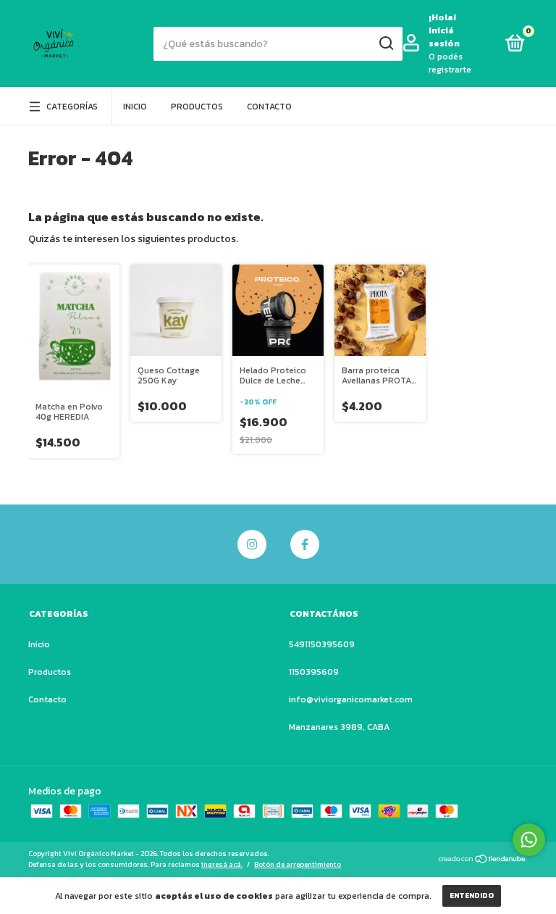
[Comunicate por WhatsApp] (529, 839)
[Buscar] (385, 43)
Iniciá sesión (444, 37)
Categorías (72, 106)
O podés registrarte (450, 63)
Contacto (269, 106)
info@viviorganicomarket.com (351, 699)
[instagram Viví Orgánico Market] (251, 544)
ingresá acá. (222, 864)
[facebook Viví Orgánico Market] (304, 544)
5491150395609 (322, 644)
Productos (197, 106)
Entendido (472, 895)
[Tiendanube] (482, 860)
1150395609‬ (314, 671)
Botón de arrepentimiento (297, 864)
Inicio (135, 106)
